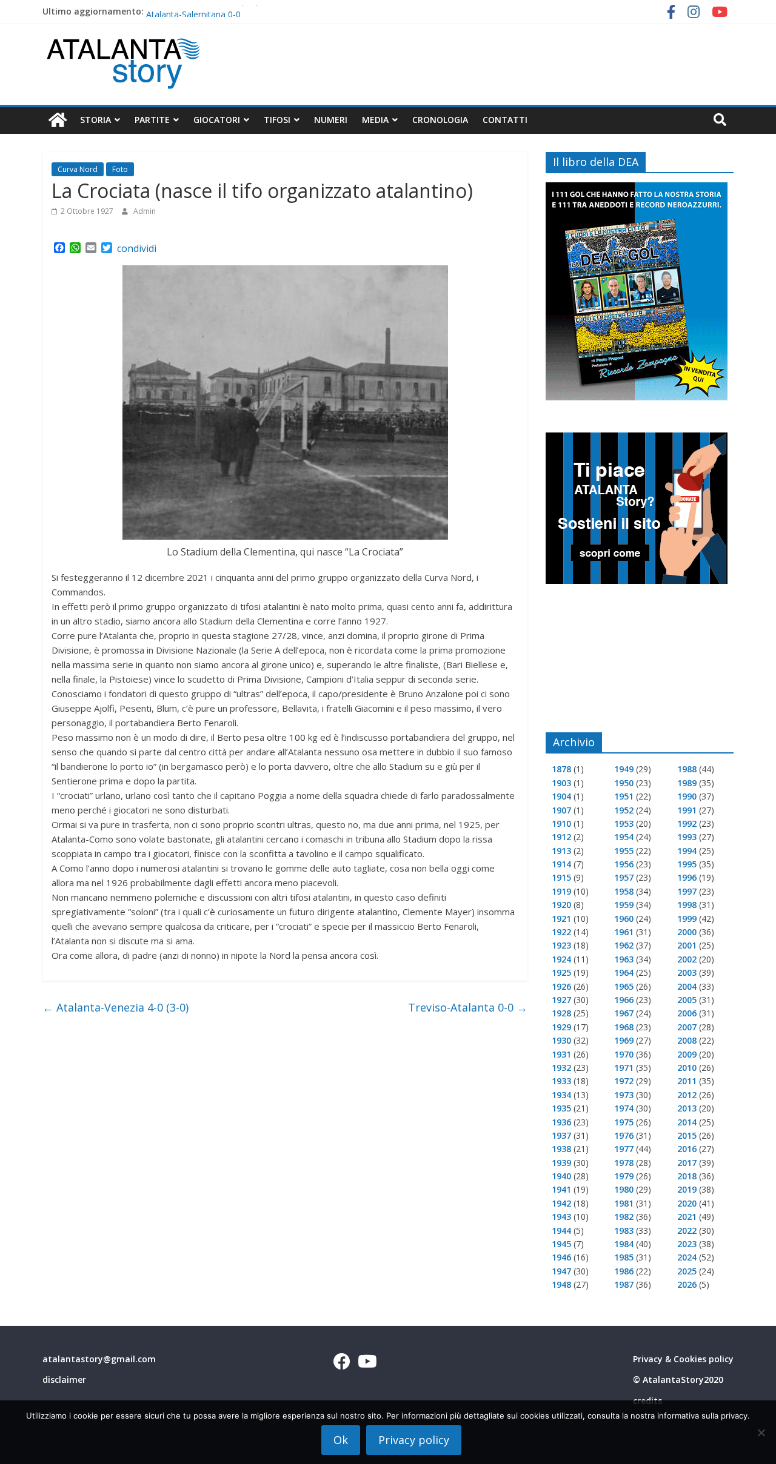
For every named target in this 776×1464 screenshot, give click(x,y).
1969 (624, 1040)
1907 (561, 810)
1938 (561, 1148)
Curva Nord (78, 169)
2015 (687, 1135)
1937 (561, 1135)
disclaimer (64, 1379)
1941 (561, 1189)
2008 (687, 1040)
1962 (624, 945)
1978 (624, 1162)
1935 (561, 1108)
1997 (687, 891)
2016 (687, 1148)
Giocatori (216, 119)
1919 (561, 891)
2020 (687, 1203)
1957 (624, 877)
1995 (687, 864)
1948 (561, 1284)
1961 (624, 932)
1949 (624, 769)
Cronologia (440, 119)
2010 (687, 1067)
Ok (340, 1440)
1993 (687, 837)
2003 (687, 972)
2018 (687, 1176)
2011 (687, 1081)
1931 (561, 1054)
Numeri (330, 119)
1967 (624, 1013)
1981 (624, 1203)
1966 (624, 999)
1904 (561, 796)
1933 (561, 1081)
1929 (561, 1027)
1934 (561, 1095)
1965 (624, 986)
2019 (687, 1189)
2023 (687, 1244)
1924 (561, 959)
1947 (561, 1271)
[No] (761, 1432)
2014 (687, 1122)
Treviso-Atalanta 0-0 (467, 1007)
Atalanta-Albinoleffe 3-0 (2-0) (202, 11)
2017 (687, 1162)
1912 (561, 837)
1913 (561, 850)
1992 (687, 823)
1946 (561, 1257)
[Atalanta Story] (57, 120)
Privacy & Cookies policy (683, 1359)
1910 (561, 823)
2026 (687, 1284)
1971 (624, 1067)
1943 (561, 1216)
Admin (144, 211)
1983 (624, 1230)
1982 (624, 1216)
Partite (152, 119)
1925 (561, 972)
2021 (687, 1216)
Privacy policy (413, 1440)
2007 (687, 1027)
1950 (624, 783)
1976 (624, 1135)
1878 (561, 769)
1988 (687, 769)
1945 (561, 1244)
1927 (561, 999)
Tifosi (277, 119)
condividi (136, 248)
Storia (95, 119)
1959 (624, 904)
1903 (561, 783)
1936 (561, 1122)
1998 (687, 904)
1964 (624, 972)
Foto (120, 169)
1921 (561, 918)
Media (375, 119)
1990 (687, 796)
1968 (624, 1027)
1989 (687, 783)
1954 (624, 837)
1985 (624, 1257)
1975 (624, 1122)
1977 (624, 1148)
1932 (561, 1067)
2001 (687, 945)
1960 (624, 918)
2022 (687, 1230)
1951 (624, 796)
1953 (624, 823)
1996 (687, 877)
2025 (687, 1271)
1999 (687, 918)
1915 (561, 877)
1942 (561, 1203)
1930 (561, 1040)
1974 (624, 1108)
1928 (561, 1013)
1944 (561, 1230)
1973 (624, 1095)
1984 (624, 1244)
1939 (561, 1162)
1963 (624, 959)
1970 (624, 1054)
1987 (624, 1284)
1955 (624, 850)
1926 (561, 986)
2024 (687, 1257)
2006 (687, 1013)
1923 (561, 945)
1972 (624, 1081)
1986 (624, 1271)
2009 (687, 1054)
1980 (624, 1189)
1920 (561, 904)
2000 (687, 932)
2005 (687, 999)
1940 (561, 1176)
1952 (624, 810)
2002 (687, 959)
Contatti (505, 119)
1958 (624, 891)
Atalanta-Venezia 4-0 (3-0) (115, 1007)
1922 (561, 932)
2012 (687, 1095)
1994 (687, 850)
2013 (687, 1108)
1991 (687, 810)
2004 (687, 986)
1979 (624, 1176)
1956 (624, 864)
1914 (561, 864)
